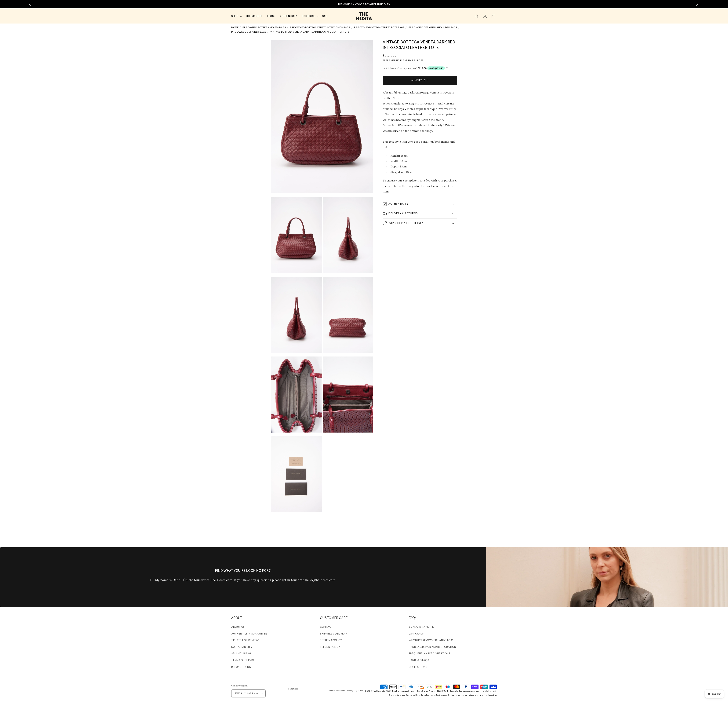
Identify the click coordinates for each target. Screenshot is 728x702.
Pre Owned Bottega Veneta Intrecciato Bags (320, 27)
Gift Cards (416, 633)
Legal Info (359, 691)
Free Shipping (391, 61)
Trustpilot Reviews (245, 640)
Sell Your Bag (241, 653)
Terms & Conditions (336, 691)
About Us (238, 627)
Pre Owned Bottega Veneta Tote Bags (379, 27)
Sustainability (241, 647)
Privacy (350, 691)
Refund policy (241, 667)
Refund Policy (330, 647)
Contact (326, 627)
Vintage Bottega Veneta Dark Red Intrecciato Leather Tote (310, 32)
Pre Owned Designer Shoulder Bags (433, 27)
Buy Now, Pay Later (422, 627)
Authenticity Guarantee (249, 633)
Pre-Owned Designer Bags (248, 32)
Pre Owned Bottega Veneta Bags (264, 27)
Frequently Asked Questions (429, 653)
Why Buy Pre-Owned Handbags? (431, 640)
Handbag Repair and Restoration (432, 647)
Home (234, 27)
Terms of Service (243, 660)
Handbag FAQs (419, 660)
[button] (236, 16)
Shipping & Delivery (333, 633)
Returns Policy (331, 640)
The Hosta (377, 691)
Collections (418, 667)
